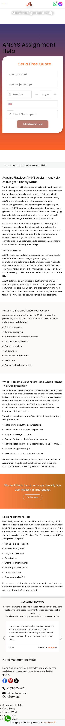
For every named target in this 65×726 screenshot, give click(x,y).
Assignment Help (12, 704)
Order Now (32, 496)
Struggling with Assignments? (31, 722)
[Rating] (20, 647)
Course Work (9, 711)
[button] (3, 639)
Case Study (8, 708)
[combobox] (11, 104)
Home (6, 164)
